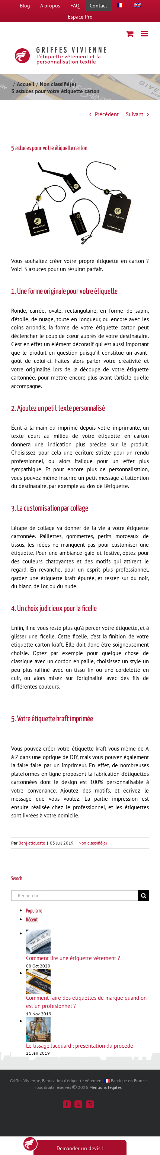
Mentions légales (105, 1087)
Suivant (134, 114)
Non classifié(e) (93, 843)
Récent (32, 920)
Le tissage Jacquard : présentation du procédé (79, 1045)
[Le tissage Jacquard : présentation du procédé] (38, 1021)
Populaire (34, 911)
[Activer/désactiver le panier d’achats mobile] (130, 34)
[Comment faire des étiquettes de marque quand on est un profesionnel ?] (38, 973)
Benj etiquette (32, 843)
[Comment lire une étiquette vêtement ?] (38, 933)
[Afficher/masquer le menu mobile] (145, 34)
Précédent (107, 114)
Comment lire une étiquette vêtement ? (73, 958)
